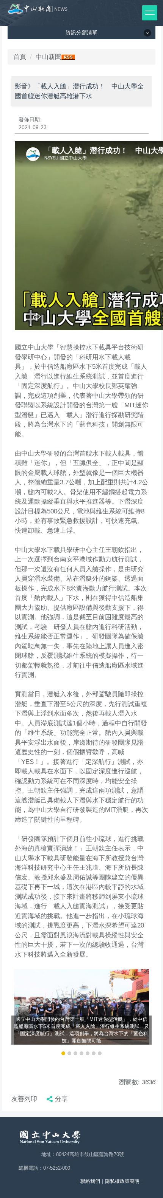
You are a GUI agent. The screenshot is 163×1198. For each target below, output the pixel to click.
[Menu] (149, 12)
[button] (20, 1012)
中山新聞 (48, 56)
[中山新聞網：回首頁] (38, 11)
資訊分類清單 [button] (81, 32)
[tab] (63, 1053)
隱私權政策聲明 (122, 1181)
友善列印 (24, 1098)
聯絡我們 (90, 1181)
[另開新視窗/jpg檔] (81, 1007)
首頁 (19, 56)
